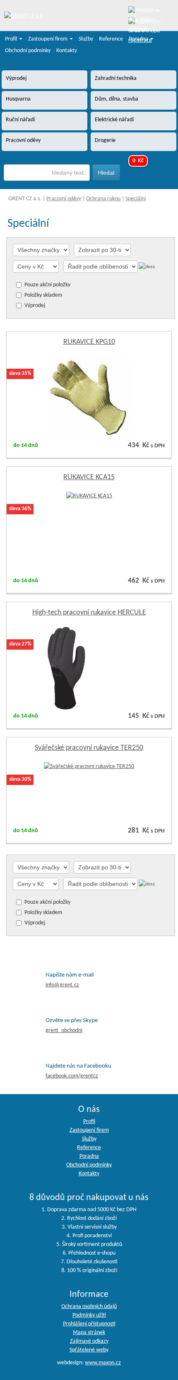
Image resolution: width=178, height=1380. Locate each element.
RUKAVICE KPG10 (89, 342)
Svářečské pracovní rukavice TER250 (89, 748)
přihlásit (137, 29)
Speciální (135, 199)
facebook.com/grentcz (72, 1076)
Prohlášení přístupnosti (89, 1324)
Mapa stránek (89, 1333)
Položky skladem (43, 295)
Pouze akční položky (47, 285)
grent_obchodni (64, 1030)
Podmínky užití (89, 1315)
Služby (86, 39)
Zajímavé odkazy (89, 1341)
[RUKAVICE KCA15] (89, 496)
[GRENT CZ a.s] (23, 16)
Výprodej (34, 305)
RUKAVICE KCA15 (89, 477)
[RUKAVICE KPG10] (89, 397)
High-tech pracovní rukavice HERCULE (89, 613)
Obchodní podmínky (28, 51)
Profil (11, 39)
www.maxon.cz (103, 1363)
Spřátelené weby (89, 1350)
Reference (111, 39)
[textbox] (47, 172)
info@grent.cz (62, 985)
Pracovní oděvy (63, 199)
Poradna (139, 39)
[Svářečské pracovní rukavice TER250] (89, 766)
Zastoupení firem (48, 39)
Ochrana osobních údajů (89, 1306)
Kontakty (66, 51)
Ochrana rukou (103, 199)
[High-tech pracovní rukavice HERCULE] (89, 668)
